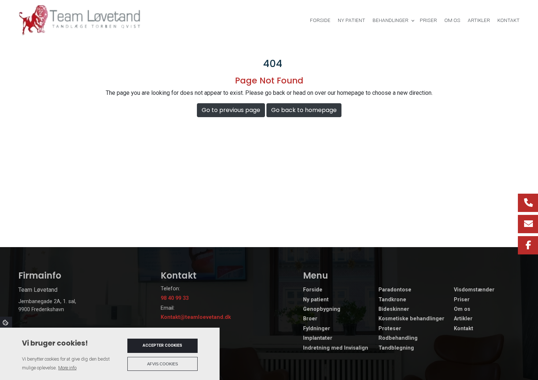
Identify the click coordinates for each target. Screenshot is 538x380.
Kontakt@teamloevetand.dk (196, 317)
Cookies (6, 322)
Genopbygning (321, 309)
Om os (462, 309)
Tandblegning (396, 348)
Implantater (317, 338)
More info (67, 367)
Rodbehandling (398, 338)
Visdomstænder (474, 290)
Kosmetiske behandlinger (411, 318)
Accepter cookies (162, 345)
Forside (312, 290)
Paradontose (394, 290)
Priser (462, 299)
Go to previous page (231, 110)
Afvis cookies (162, 364)
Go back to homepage (304, 110)
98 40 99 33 (174, 298)
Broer (310, 318)
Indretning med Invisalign (335, 348)
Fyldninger (316, 328)
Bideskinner (393, 309)
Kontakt (463, 328)
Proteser (389, 328)
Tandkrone (392, 299)
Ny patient (316, 299)
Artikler (463, 318)
